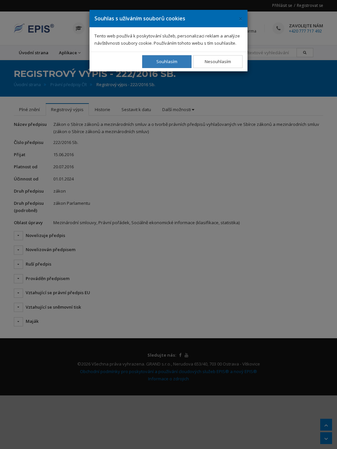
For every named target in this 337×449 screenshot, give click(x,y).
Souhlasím (166, 61)
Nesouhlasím (218, 61)
